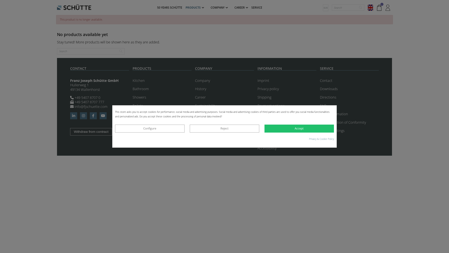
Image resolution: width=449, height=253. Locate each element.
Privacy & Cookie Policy (321, 139)
